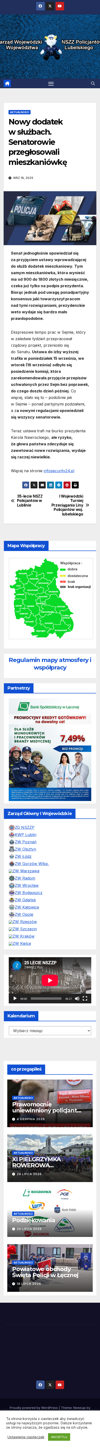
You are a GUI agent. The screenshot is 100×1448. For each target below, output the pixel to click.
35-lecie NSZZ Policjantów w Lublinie (30, 500)
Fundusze (86, 1405)
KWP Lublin (25, 814)
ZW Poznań (25, 821)
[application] (50, 960)
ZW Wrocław (27, 864)
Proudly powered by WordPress (34, 1387)
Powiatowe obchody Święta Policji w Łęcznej (45, 1251)
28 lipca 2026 (29, 1153)
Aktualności (19, 112)
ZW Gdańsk (25, 879)
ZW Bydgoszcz (28, 872)
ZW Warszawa (26, 850)
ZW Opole (24, 893)
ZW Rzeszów (25, 901)
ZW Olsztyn (25, 828)
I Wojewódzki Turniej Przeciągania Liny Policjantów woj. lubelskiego (67, 505)
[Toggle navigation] (51, 83)
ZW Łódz (23, 835)
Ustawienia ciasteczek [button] (25, 1437)
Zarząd (11, 1405)
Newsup (79, 1387)
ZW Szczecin (25, 908)
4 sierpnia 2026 (31, 1098)
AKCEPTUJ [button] (59, 1437)
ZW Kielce (22, 922)
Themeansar (49, 1393)
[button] (93, 83)
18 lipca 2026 (29, 1263)
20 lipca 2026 (29, 1208)
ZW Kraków (23, 915)
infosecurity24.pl (59, 470)
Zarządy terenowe (34, 1405)
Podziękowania (33, 1199)
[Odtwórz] (15, 978)
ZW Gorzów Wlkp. (32, 843)
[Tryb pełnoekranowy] (85, 978)
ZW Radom (25, 857)
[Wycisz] (77, 978)
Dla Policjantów (63, 1405)
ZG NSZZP (24, 806)
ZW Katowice (27, 886)
